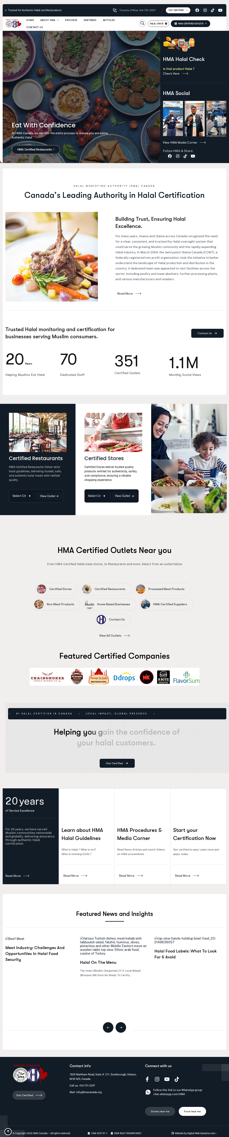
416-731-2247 (87, 1085)
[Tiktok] (212, 10)
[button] (142, 23)
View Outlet (124, 496)
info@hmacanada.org (89, 1092)
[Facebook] (197, 10)
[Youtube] (220, 10)
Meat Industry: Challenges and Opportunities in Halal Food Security (35, 953)
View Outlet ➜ (49, 496)
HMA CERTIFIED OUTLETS (190, 23)
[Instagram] (205, 10)
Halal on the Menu (98, 962)
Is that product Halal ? (179, 69)
